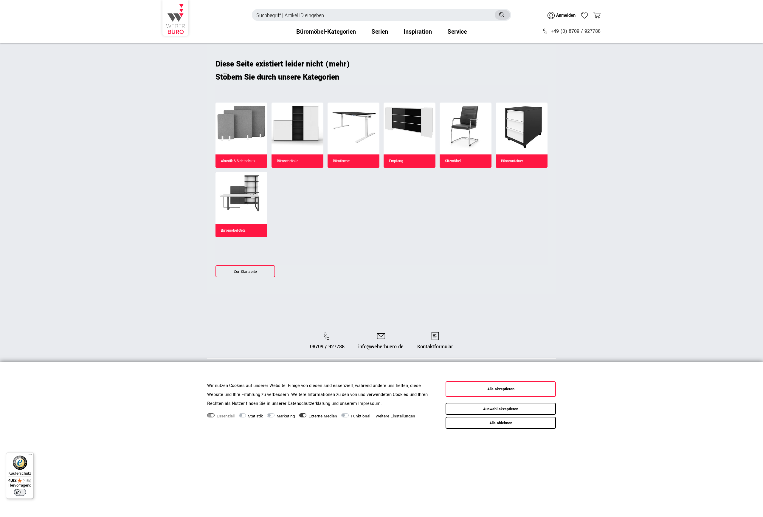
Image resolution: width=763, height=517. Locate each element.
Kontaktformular (435, 346)
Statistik (255, 416)
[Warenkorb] (597, 15)
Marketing (286, 416)
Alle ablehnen (500, 423)
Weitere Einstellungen (395, 416)
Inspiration (418, 31)
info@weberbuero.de (381, 346)
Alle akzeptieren (500, 389)
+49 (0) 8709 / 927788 (576, 31)
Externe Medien (322, 416)
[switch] (20, 492)
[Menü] (30, 455)
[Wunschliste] (584, 15)
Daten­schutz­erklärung (309, 403)
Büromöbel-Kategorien (326, 31)
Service (457, 31)
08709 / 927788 (327, 346)
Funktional (360, 416)
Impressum (369, 403)
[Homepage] (175, 18)
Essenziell (226, 416)
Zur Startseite (245, 271)
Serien (379, 31)
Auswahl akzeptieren (500, 409)
